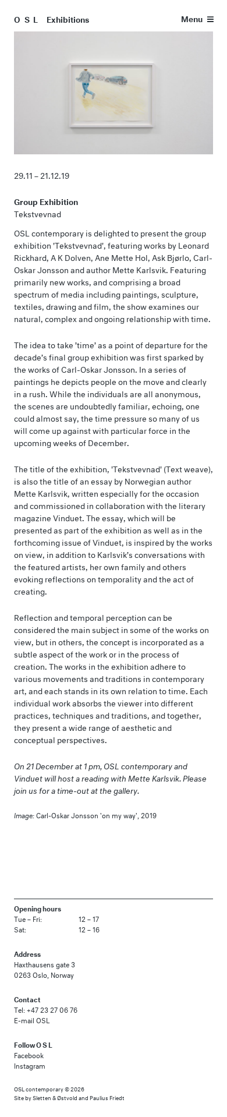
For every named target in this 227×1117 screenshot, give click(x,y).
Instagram (29, 1064)
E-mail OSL (31, 1019)
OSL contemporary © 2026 (49, 1088)
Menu (192, 18)
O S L (26, 18)
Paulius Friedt (107, 1097)
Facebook (29, 1054)
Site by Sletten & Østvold (45, 1097)
